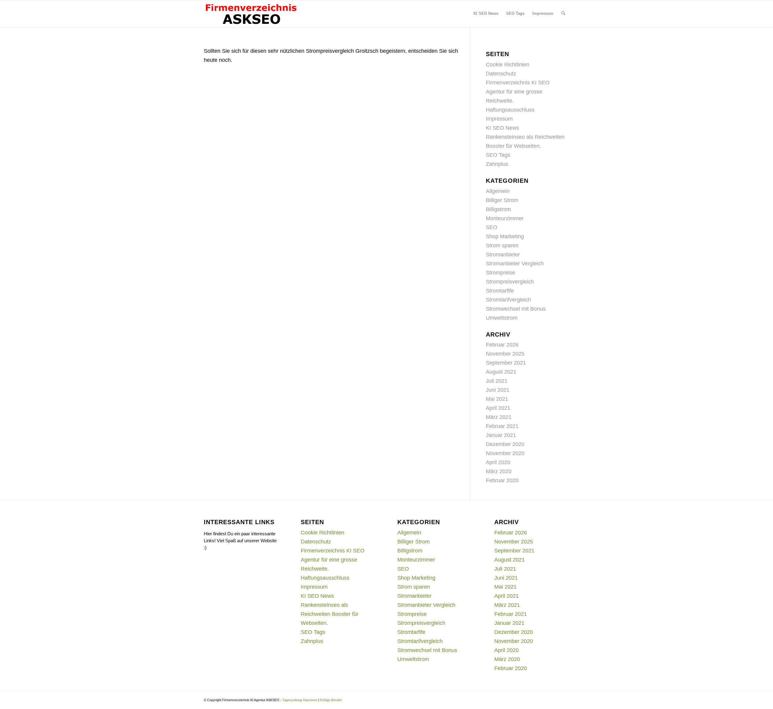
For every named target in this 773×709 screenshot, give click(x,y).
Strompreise (500, 273)
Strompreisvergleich (510, 282)
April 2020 (498, 462)
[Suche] (563, 13)
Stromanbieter (503, 255)
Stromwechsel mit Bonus (516, 309)
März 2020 (499, 471)
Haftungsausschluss (510, 110)
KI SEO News (502, 128)
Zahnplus (497, 164)
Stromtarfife (500, 291)
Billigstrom (498, 209)
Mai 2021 (497, 399)
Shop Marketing (505, 236)
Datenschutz (501, 74)
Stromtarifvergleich (508, 300)
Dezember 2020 (505, 444)
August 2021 (501, 372)
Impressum (499, 119)
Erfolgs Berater (331, 700)
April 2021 (498, 408)
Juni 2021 (497, 390)
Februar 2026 (502, 345)
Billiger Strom (502, 200)
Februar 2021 (502, 426)
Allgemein (498, 191)
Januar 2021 (501, 435)
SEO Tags (498, 155)
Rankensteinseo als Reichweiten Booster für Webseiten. (329, 614)
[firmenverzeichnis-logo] (251, 13)
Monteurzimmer (505, 218)
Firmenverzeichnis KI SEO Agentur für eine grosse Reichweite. (518, 92)
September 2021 (506, 363)
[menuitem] (486, 13)
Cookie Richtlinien (507, 65)
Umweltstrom (502, 318)
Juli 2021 (497, 381)
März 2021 (499, 417)
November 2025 (505, 354)
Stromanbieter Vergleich (515, 264)
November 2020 (505, 453)
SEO (491, 227)
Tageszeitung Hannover (299, 700)
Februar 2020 (502, 480)
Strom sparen (502, 245)
